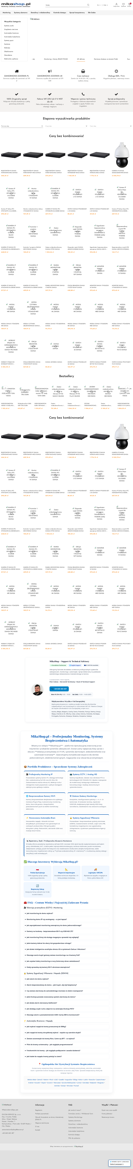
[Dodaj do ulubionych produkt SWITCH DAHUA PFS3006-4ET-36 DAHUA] (85, 335)
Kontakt (37, 1130)
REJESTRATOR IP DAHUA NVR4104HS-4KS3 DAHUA (9, 172)
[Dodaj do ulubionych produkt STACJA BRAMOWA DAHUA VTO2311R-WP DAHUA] (40, 335)
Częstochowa (100, 1080)
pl (98, 5)
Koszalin (37, 1083)
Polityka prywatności (42, 1114)
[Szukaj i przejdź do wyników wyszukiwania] (88, 5)
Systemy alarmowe (74, 1121)
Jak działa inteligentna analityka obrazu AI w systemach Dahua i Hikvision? (56, 949)
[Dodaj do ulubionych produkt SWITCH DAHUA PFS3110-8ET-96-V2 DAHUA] (129, 335)
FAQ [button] (70, 1105)
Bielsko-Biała (32, 1080)
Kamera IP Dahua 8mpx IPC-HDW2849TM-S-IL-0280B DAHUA (120, 210)
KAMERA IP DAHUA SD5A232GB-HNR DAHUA (120, 172)
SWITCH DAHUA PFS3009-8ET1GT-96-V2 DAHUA (98, 363)
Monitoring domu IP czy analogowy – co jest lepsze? (47, 919)
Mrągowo (100, 1083)
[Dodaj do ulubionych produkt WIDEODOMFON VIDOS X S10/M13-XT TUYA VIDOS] (129, 384)
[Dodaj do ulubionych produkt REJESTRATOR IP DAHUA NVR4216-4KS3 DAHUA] (107, 144)
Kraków (30, 1083)
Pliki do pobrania (74, 1138)
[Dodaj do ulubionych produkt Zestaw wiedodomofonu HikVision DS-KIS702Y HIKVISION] (96, 384)
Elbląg (75, 1080)
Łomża (79, 1083)
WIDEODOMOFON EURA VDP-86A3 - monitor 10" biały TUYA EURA (25, 404)
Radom (46, 1080)
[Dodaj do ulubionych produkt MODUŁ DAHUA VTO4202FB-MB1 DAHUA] (129, 297)
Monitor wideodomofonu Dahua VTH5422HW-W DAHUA (33, 210)
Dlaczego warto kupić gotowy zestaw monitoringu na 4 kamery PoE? (53, 955)
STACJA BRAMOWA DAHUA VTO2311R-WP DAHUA (31, 363)
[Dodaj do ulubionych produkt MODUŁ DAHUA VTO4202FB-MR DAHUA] (18, 297)
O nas (37, 1126)
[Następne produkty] (127, 388)
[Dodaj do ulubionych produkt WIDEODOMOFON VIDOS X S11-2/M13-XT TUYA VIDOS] (112, 384)
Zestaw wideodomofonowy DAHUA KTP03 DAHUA (53, 248)
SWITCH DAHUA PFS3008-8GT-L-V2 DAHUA (77, 210)
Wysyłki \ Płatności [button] (110, 1105)
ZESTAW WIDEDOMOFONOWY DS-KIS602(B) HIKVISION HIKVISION (75, 404)
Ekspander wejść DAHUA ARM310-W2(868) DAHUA (76, 248)
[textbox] (5, 126)
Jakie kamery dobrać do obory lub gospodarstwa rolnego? (49, 943)
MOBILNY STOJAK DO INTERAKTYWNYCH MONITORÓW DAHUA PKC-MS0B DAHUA (9, 363)
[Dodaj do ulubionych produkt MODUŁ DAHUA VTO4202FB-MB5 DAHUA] (107, 297)
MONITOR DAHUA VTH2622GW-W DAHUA (119, 286)
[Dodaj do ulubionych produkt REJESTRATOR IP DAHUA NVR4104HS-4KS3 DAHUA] (18, 144)
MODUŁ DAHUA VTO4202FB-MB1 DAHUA (121, 325)
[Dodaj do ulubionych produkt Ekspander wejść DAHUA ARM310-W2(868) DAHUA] (85, 220)
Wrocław (70, 1086)
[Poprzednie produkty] (5, 388)
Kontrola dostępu (74, 1134)
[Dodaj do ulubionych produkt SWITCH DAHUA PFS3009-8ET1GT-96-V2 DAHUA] (107, 335)
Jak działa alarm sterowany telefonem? (42, 1003)
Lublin (86, 1080)
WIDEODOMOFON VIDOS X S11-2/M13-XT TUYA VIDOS (108, 404)
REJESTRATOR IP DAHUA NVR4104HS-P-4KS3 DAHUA (32, 172)
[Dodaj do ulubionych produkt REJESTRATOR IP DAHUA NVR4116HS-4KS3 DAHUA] (63, 144)
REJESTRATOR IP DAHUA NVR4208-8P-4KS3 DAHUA (76, 172)
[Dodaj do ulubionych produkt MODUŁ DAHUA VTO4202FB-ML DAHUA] (63, 297)
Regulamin (38, 1110)
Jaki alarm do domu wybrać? (38, 979)
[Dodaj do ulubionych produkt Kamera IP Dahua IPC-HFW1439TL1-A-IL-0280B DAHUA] (18, 182)
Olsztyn (63, 1086)
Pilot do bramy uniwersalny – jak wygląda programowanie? (50, 1044)
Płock (51, 1080)
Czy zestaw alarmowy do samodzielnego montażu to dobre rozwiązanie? (55, 991)
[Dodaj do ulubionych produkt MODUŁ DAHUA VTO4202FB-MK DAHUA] (85, 297)
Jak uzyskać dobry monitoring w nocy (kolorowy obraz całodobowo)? (53, 961)
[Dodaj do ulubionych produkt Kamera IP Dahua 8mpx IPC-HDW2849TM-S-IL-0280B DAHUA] (129, 182)
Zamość (39, 1080)
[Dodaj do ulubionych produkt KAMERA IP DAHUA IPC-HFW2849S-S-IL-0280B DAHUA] (63, 182)
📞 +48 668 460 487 (59, 689)
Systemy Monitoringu (75, 1117)
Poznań (76, 1086)
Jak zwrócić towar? (74, 1110)
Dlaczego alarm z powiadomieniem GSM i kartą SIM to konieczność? (53, 1015)
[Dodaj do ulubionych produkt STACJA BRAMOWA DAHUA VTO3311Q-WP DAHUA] (85, 258)
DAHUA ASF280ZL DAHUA (53, 362)
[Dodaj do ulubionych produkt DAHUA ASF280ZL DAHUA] (63, 335)
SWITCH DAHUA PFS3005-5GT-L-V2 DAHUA (99, 210)
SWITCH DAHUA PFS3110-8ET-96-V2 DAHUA (121, 363)
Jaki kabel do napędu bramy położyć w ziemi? (44, 1056)
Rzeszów (92, 1080)
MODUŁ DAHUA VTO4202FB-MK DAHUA (77, 325)
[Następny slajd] (127, 37)
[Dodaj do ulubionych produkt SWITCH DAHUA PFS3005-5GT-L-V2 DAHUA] (107, 182)
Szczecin (50, 1083)
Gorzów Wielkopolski (69, 1083)
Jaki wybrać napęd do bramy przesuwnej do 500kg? (46, 1027)
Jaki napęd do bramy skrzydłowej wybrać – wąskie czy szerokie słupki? (54, 1033)
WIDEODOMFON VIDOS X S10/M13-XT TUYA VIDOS (124, 404)
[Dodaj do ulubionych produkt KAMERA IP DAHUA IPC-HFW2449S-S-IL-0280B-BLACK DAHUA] (18, 220)
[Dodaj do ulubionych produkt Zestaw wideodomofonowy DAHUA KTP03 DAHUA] (63, 220)
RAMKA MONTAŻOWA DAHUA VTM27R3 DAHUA (54, 286)
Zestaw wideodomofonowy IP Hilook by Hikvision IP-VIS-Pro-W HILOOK (58, 404)
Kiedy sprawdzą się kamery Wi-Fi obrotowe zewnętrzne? (48, 967)
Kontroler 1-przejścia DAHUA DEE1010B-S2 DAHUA (32, 248)
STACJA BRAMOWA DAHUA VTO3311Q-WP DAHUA (76, 286)
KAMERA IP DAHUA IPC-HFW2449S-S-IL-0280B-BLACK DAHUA (10, 248)
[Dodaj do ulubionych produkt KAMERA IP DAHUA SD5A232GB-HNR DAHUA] (129, 144)
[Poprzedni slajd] (34, 37)
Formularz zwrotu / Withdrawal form (80, 1114)
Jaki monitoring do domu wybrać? (40, 913)
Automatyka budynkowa (76, 1131)
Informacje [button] (39, 1105)
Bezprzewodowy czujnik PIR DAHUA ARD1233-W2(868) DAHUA (120, 248)
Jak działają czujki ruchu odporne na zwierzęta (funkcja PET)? (50, 1009)
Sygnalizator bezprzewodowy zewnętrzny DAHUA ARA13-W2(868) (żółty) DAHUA (98, 248)
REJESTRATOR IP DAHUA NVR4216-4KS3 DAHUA (97, 172)
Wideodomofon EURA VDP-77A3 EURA (8, 404)
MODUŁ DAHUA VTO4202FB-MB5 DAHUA (99, 325)
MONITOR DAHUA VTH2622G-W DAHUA (99, 286)
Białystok (93, 1083)
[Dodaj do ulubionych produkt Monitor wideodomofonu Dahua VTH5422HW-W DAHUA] (40, 182)
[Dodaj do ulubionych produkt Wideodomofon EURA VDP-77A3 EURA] (13, 384)
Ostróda (57, 1086)
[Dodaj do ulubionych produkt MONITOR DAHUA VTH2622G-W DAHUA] (107, 258)
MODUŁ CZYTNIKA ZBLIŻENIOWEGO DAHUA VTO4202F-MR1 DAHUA (31, 325)
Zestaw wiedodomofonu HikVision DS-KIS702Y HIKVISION (91, 404)
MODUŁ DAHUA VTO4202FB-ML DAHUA (55, 325)
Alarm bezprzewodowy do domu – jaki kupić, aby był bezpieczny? (52, 985)
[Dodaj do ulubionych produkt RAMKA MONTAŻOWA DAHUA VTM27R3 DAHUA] (63, 258)
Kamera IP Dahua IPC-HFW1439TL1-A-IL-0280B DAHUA (8, 210)
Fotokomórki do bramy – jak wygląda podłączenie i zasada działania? (53, 1050)
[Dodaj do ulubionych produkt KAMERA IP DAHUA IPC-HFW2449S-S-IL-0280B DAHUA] (18, 258)
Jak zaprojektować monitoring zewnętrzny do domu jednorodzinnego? (54, 925)
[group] (81, 37)
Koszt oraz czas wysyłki (109, 1110)
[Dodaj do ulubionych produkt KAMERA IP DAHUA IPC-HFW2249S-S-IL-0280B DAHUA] (40, 258)
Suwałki (61, 1080)
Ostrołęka (86, 1083)
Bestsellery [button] (66, 376)
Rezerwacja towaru (108, 1117)
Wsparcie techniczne (42, 1123)
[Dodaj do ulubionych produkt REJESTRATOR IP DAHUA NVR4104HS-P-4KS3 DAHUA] (40, 144)
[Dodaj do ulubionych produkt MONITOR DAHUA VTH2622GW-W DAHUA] (129, 258)
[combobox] (22, 126)
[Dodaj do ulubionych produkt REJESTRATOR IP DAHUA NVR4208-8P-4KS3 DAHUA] (85, 144)
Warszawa (57, 1083)
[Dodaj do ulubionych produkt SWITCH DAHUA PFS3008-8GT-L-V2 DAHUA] (85, 182)
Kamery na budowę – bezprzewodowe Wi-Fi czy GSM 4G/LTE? (50, 931)
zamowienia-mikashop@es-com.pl (12, 1129)
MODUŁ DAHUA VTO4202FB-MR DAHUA (10, 325)
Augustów (68, 1080)
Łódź (56, 1080)
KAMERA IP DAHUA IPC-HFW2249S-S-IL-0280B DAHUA (32, 286)
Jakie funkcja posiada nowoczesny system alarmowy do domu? (51, 997)
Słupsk (43, 1083)
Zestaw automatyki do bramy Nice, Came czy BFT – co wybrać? (51, 1039)
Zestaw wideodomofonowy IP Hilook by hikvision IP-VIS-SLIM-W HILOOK (41, 404)
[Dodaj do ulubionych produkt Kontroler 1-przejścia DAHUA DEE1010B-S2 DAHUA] (40, 220)
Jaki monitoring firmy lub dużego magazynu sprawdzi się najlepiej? (53, 937)
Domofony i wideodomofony (78, 1124)
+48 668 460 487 (8, 1133)
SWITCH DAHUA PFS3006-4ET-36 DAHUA (77, 363)
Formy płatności (107, 1114)
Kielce (80, 1080)
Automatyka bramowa (75, 1128)
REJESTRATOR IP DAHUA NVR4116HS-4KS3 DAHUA (53, 172)
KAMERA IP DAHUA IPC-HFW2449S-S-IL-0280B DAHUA (10, 286)
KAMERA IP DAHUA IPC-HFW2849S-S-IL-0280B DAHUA (54, 210)
